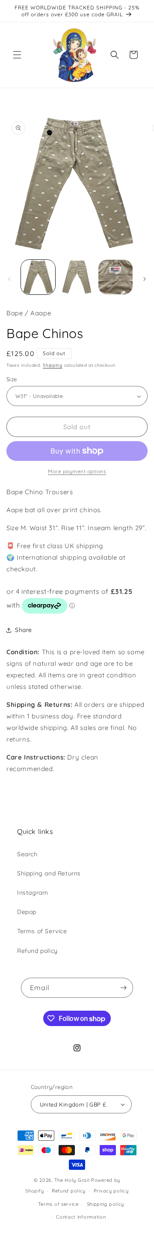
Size (11, 379)
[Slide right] (144, 279)
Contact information (81, 1217)
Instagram (32, 892)
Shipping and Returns (49, 873)
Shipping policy (105, 1204)
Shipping (52, 365)
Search (27, 854)
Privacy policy (111, 1191)
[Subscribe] (123, 988)
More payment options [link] (77, 471)
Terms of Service (42, 931)
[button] (17, 54)
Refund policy (37, 951)
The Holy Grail (72, 1180)
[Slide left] (9, 279)
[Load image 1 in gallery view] (38, 277)
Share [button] (23, 630)
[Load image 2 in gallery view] (76, 277)
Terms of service (58, 1204)
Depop (26, 912)
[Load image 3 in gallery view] (115, 277)
